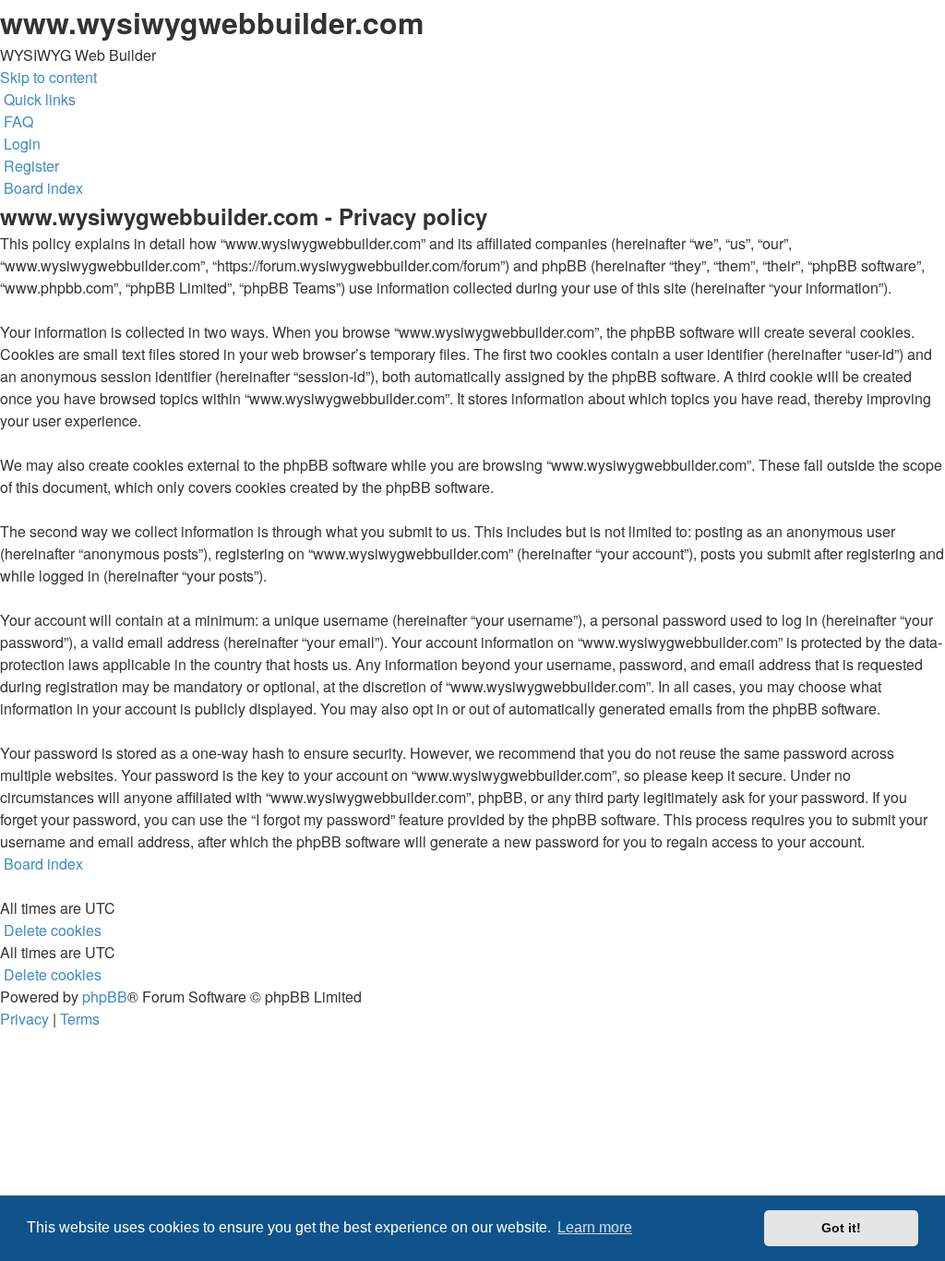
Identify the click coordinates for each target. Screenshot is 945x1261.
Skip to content (48, 77)
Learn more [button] (594, 1227)
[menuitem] (16, 121)
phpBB (104, 996)
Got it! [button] (841, 1227)
